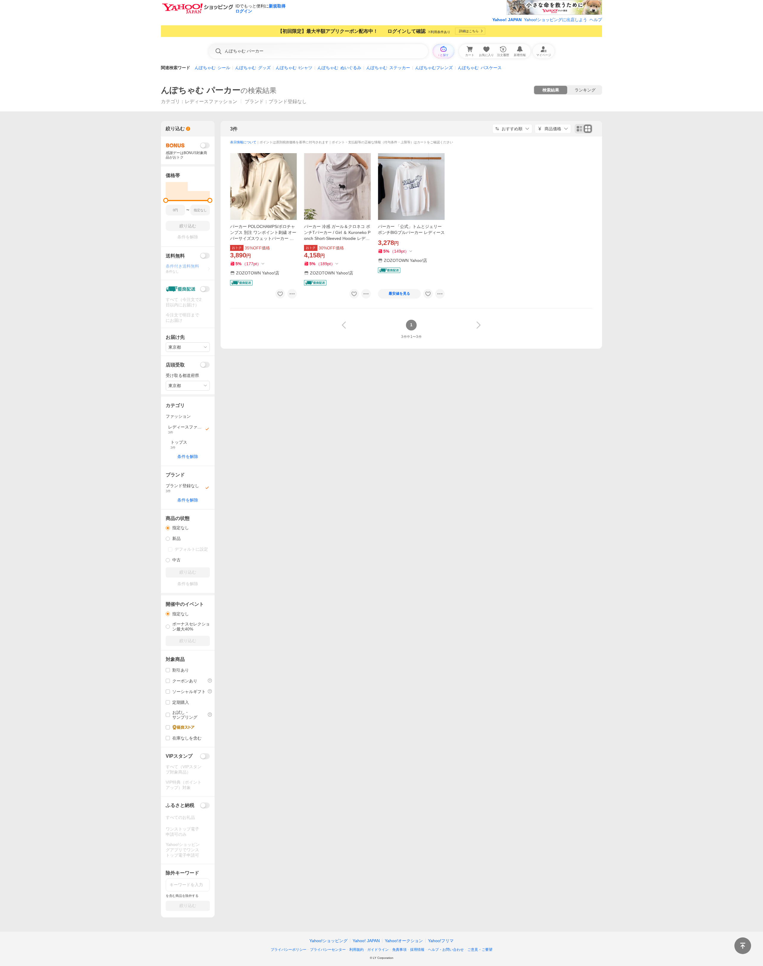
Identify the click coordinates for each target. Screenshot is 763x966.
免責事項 (399, 950)
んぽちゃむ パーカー (201, 90)
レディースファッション (211, 101)
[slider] (165, 200)
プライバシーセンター (328, 950)
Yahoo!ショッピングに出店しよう (555, 19)
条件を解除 (187, 456)
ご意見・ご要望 (479, 950)
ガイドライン (378, 950)
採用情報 (417, 950)
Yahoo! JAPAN (507, 19)
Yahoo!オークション (404, 940)
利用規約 (356, 950)
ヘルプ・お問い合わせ (446, 950)
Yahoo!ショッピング (328, 940)
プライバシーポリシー (288, 950)
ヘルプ (596, 19)
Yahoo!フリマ (441, 940)
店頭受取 (175, 364)
